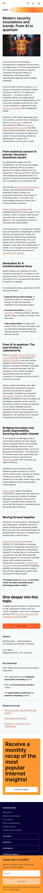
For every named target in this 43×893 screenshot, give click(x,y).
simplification (15, 122)
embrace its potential (11, 108)
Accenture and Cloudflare (13, 541)
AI (34, 87)
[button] (33, 3)
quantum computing (11, 360)
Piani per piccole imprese (12, 816)
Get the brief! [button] (21, 626)
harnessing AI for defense (13, 253)
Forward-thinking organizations (16, 209)
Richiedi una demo (9, 827)
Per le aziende (8, 819)
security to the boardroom (28, 187)
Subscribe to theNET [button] (21, 789)
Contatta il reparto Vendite (12, 830)
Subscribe (21, 881)
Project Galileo (9, 491)
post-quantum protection (13, 396)
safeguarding (8, 460)
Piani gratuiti (7, 812)
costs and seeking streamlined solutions (18, 126)
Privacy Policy (14, 889)
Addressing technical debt (15, 718)
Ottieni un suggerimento (11, 823)
